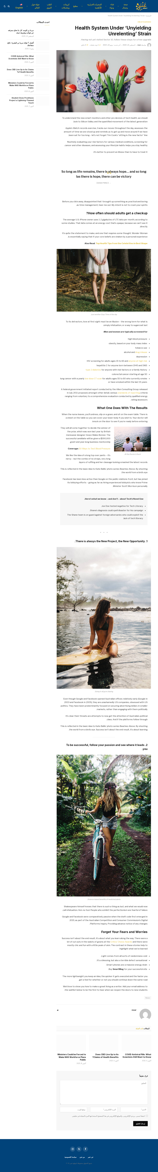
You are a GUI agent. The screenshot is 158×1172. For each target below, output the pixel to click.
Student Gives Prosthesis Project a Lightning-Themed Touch (21, 100)
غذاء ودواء (112, 6)
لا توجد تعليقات (94, 45)
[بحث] (8, 6)
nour (139, 45)
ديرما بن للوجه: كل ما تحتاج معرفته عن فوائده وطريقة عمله (21, 31)
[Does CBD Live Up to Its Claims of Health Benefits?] (104, 1043)
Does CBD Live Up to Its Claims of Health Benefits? (105, 1055)
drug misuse (141, 352)
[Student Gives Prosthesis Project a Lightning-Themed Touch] (42, 101)
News (148, 998)
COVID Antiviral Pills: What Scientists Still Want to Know (137, 1055)
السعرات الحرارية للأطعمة (94, 6)
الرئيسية (148, 16)
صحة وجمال (125, 6)
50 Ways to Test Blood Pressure (94, 448)
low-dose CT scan (93, 378)
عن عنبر (90, 1157)
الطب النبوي (49, 6)
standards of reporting (129, 393)
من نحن (82, 1157)
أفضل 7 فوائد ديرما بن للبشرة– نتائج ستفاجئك (20, 44)
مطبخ (75, 6)
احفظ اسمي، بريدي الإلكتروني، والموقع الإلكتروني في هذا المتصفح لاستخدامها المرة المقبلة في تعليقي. (108, 1116)
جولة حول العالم (35, 6)
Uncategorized (144, 22)
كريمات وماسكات (65, 6)
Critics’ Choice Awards (121, 942)
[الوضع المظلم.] (5, 6)
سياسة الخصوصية (71, 1157)
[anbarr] (142, 6)
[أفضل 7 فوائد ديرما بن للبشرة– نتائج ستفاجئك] (42, 46)
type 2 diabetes (93, 370)
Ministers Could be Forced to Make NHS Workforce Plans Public (72, 1057)
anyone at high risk (137, 361)
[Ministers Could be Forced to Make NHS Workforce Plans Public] (71, 1043)
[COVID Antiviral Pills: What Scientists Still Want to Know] (136, 1043)
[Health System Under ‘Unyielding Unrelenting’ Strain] (103, 81)
